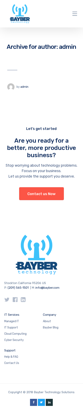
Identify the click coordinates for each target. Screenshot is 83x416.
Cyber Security (14, 340)
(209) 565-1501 (18, 288)
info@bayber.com (47, 288)
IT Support (11, 327)
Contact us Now (41, 194)
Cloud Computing (15, 334)
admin (24, 87)
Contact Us (11, 363)
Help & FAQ (11, 357)
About (47, 321)
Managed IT (11, 321)
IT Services (11, 315)
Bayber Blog (50, 327)
